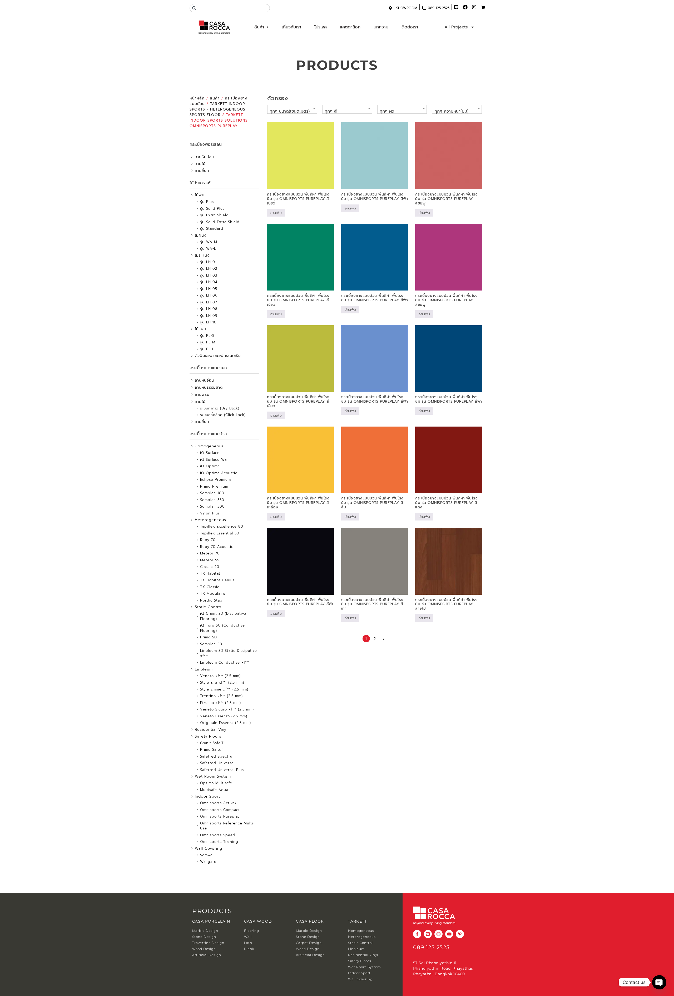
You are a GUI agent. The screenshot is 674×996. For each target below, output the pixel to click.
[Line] (428, 934)
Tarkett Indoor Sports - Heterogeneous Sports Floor (217, 109)
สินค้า (259, 27)
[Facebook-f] (417, 934)
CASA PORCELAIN (211, 921)
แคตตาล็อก (350, 27)
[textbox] (292, 111)
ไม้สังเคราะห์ (200, 183)
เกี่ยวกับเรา (291, 27)
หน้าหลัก (197, 98)
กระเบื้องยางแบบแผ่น (208, 368)
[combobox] (230, 8)
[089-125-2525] (424, 8)
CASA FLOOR (310, 921)
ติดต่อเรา (410, 27)
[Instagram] (438, 934)
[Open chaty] (659, 982)
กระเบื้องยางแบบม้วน (208, 434)
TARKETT (357, 921)
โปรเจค (320, 27)
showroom (406, 8)
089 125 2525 (431, 947)
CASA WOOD (258, 921)
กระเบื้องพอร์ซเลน (206, 144)
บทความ (381, 27)
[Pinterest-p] (460, 934)
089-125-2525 (438, 8)
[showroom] (390, 8)
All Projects (456, 27)
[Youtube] (449, 934)
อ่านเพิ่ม (276, 212)
